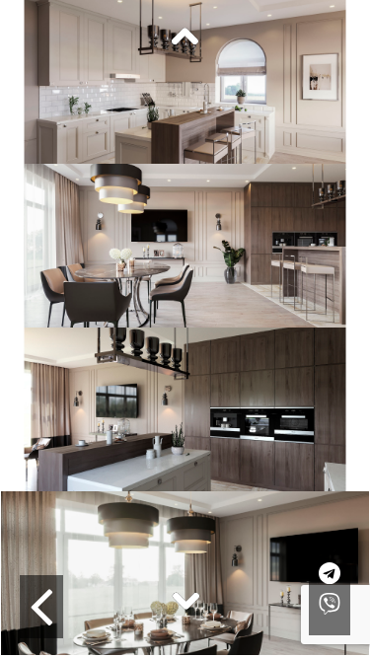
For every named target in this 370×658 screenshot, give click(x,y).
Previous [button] (185, 37)
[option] (185, 82)
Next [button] (185, 600)
